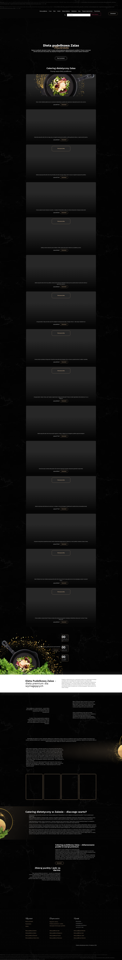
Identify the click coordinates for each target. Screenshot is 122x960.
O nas (50, 11)
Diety (54, 11)
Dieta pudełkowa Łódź (54, 930)
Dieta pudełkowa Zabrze (30, 933)
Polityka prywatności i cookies (56, 923)
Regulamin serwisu (54, 921)
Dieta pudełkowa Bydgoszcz (56, 933)
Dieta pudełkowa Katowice (80, 938)
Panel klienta (97, 11)
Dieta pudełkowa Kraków (30, 930)
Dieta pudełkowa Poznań (55, 935)
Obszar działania (66, 11)
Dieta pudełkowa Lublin (79, 935)
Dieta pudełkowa (43, 11)
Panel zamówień (29, 921)
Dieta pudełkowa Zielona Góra (32, 938)
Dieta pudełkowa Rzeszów (31, 935)
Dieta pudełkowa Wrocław (79, 930)
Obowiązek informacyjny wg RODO (57, 925)
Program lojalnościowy (87, 11)
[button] (65, 15)
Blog (79, 11)
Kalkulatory (74, 11)
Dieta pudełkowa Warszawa (56, 938)
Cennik (58, 11)
